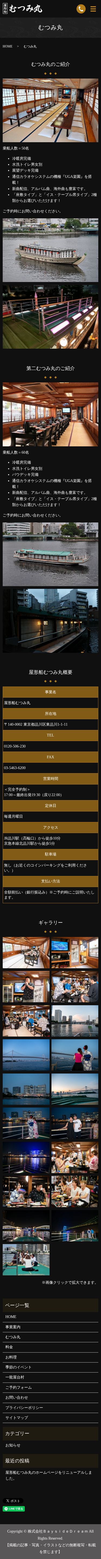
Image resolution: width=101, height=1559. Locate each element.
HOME (7, 46)
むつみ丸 (12, 1337)
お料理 (11, 1357)
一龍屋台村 (14, 1377)
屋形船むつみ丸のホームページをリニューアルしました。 (48, 1475)
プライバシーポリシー (24, 1408)
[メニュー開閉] (93, 9)
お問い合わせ (16, 1397)
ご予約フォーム (18, 1387)
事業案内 (12, 1327)
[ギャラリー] (26, 952)
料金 (9, 1347)
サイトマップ (16, 1418)
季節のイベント (18, 1367)
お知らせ (12, 1445)
